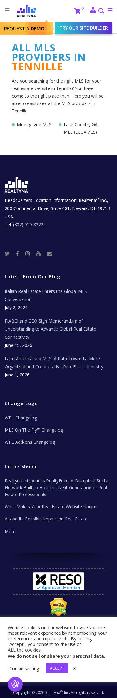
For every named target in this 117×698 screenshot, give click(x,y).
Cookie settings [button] (25, 668)
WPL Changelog (21, 418)
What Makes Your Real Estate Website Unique (51, 506)
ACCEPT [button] (57, 668)
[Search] (101, 11)
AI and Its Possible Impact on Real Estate (46, 519)
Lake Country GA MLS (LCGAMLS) (81, 128)
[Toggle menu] (108, 10)
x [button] (74, 668)
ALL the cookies (24, 650)
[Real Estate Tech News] (49, 253)
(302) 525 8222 (28, 224)
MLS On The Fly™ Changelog (34, 430)
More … (12, 531)
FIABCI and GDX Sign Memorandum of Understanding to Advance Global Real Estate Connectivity (50, 329)
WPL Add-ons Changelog (30, 442)
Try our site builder (83, 28)
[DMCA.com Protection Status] (58, 607)
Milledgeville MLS (34, 124)
